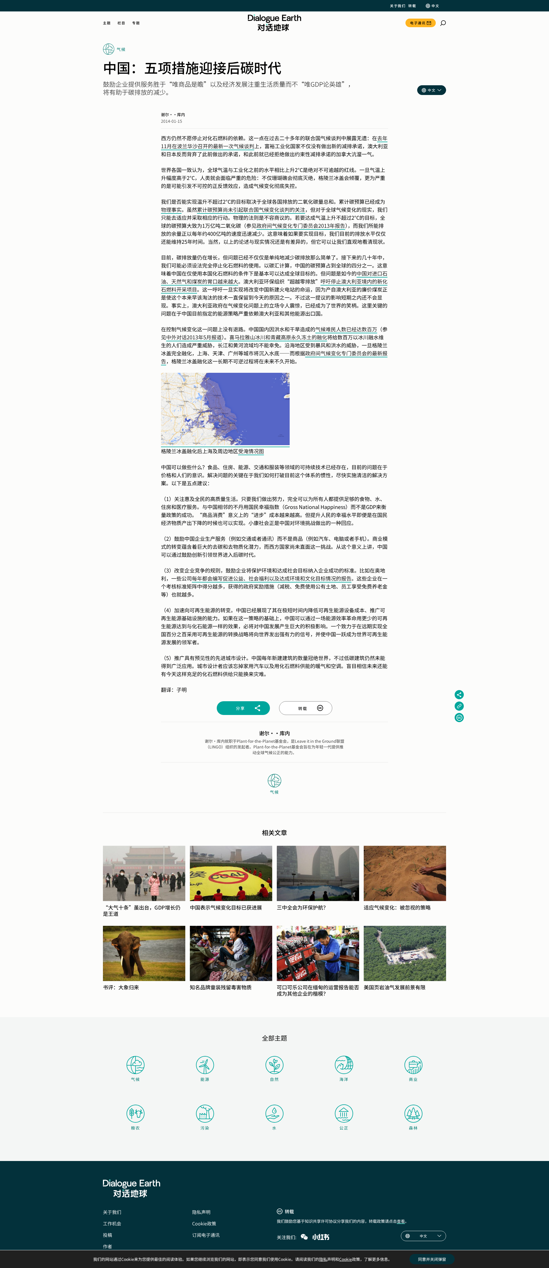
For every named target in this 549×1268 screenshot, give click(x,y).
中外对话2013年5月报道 (194, 337)
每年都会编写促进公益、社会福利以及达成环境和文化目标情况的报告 (271, 578)
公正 (344, 1128)
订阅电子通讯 (206, 1234)
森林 (413, 1128)
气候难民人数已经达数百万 (346, 329)
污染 (205, 1128)
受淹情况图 (251, 451)
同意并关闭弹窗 (432, 1259)
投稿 (107, 1234)
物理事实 (171, 209)
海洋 (344, 1079)
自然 (274, 1079)
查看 (401, 1221)
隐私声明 (201, 1211)
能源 (205, 1079)
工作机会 (112, 1223)
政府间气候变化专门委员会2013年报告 (300, 225)
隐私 (323, 1259)
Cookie (345, 1259)
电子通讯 (417, 22)
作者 (107, 1246)
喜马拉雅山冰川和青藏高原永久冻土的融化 (278, 337)
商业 (413, 1079)
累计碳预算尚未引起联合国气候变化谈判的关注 (251, 209)
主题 (107, 23)
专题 (136, 23)
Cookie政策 (204, 1223)
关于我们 (397, 6)
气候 (135, 1079)
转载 (412, 6)
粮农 (135, 1128)
